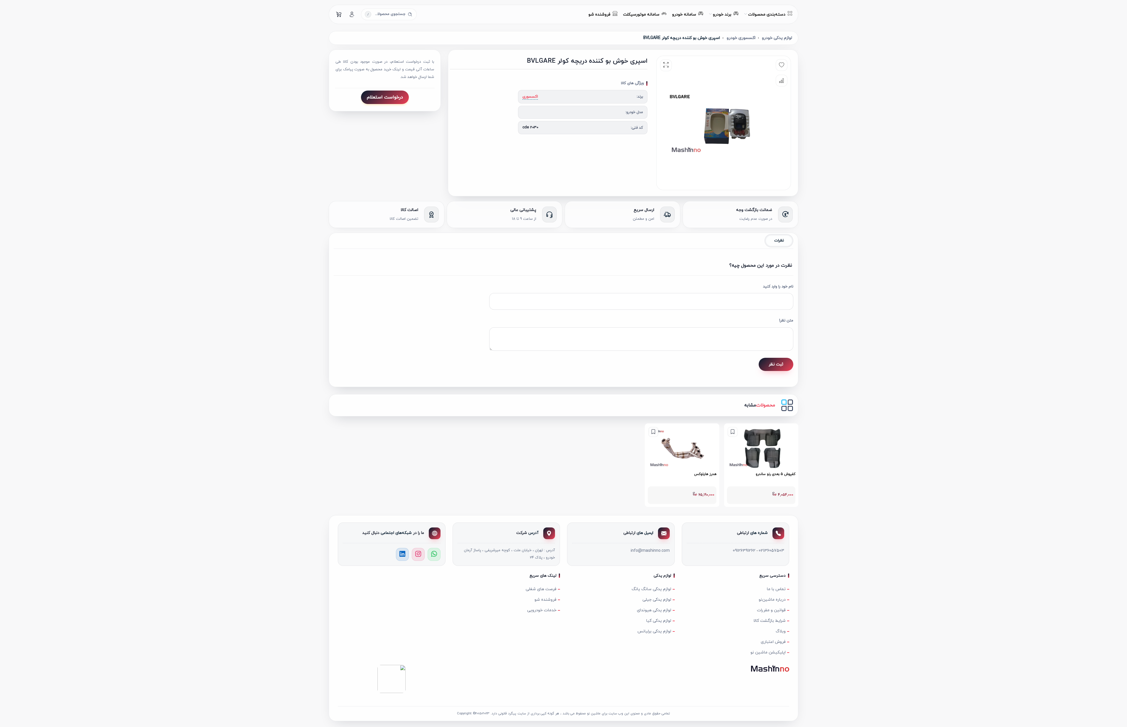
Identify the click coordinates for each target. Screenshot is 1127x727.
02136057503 (771, 551)
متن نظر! (786, 320)
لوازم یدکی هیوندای (654, 610)
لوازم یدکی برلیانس (654, 631)
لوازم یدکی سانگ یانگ (651, 589)
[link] (761, 465)
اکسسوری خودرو (741, 38)
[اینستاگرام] (418, 554)
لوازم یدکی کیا (658, 621)
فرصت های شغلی (541, 589)
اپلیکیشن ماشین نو (768, 652)
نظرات (779, 240)
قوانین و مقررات (771, 610)
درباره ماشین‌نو (772, 599)
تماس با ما (776, 589)
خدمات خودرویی (541, 610)
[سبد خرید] (339, 14)
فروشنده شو (545, 599)
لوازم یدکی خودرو (777, 38)
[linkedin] (402, 554)
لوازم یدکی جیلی (656, 599)
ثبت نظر (776, 364)
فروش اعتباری (773, 642)
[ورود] (352, 14)
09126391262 (744, 551)
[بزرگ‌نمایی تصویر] (666, 65)
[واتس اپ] (434, 554)
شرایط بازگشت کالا (769, 621)
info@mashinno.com (650, 551)
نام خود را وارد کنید (778, 286)
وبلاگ (781, 631)
